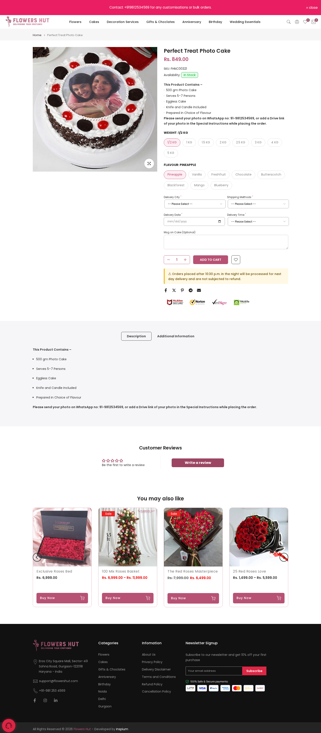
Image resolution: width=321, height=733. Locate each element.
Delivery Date (173, 215)
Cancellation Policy (156, 691)
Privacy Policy (152, 662)
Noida (102, 691)
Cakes (94, 22)
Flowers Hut (82, 729)
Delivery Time (236, 215)
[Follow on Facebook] (35, 700)
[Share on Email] (199, 290)
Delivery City (172, 197)
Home (37, 35)
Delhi (102, 699)
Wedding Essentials (245, 22)
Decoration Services (123, 22)
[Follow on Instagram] (45, 700)
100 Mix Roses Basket (121, 571)
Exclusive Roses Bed (54, 571)
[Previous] (37, 557)
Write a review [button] (198, 462)
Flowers (75, 22)
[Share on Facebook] (166, 290)
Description (136, 336)
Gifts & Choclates (160, 22)
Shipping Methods (240, 197)
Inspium (122, 729)
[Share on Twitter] (174, 290)
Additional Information (175, 336)
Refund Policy (152, 684)
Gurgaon (105, 706)
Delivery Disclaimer (156, 669)
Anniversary (191, 22)
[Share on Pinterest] (182, 290)
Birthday (215, 22)
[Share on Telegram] (191, 290)
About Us (148, 655)
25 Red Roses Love (249, 571)
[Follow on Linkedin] (56, 700)
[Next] (284, 557)
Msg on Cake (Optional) (179, 232)
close (10, 7)
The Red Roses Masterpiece (192, 571)
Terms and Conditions (159, 677)
